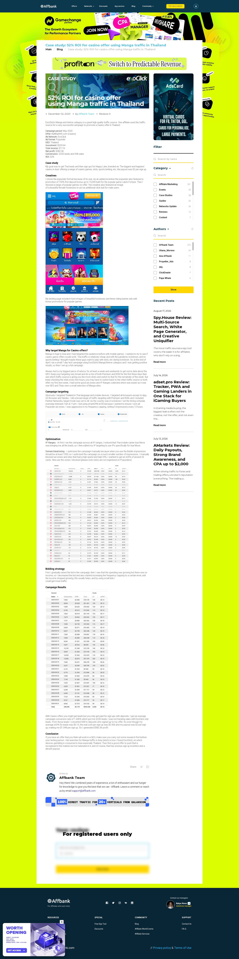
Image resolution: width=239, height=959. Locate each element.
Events (175, 189)
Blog (133, 6)
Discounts (103, 6)
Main (49, 49)
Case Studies (175, 195)
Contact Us (186, 924)
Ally (175, 267)
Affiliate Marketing (175, 184)
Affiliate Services (142, 934)
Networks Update (175, 206)
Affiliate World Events (144, 929)
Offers (74, 6)
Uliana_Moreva (175, 250)
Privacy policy (162, 947)
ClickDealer (175, 272)
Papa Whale (175, 278)
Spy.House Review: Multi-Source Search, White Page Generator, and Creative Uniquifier (172, 329)
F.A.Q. (184, 929)
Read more (160, 362)
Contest (175, 217)
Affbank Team (86, 114)
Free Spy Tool (100, 924)
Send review (102, 869)
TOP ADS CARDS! (175, 6)
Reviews (175, 212)
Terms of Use (182, 947)
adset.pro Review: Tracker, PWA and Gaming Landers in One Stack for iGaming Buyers (173, 391)
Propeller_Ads (175, 261)
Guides (175, 200)
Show (173, 289)
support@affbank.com (84, 790)
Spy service (119, 6)
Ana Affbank (175, 256)
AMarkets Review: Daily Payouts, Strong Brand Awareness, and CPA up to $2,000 (172, 454)
